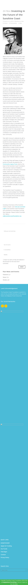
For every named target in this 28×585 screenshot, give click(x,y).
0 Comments (13, 23)
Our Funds (4, 549)
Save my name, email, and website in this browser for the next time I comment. (13, 261)
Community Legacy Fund (10, 164)
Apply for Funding (6, 546)
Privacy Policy (5, 557)
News (4, 277)
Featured (5, 274)
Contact (3, 554)
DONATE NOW (5, 543)
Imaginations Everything (9, 582)
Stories (17, 21)
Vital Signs (4, 551)
